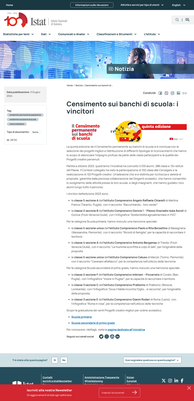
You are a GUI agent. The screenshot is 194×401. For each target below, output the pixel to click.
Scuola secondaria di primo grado (93, 323)
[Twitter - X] (164, 381)
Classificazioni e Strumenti (114, 34)
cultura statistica (16, 124)
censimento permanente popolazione (25, 115)
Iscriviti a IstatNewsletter (57, 381)
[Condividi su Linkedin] (178, 93)
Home (9, 5)
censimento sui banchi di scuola (22, 119)
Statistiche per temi (16, 34)
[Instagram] (170, 381)
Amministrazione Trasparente (102, 377)
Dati (44, 34)
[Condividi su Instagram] (172, 93)
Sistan (130, 377)
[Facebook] (182, 381)
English (176, 5)
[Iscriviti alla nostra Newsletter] (135, 392)
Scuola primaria (81, 317)
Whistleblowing (94, 381)
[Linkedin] (176, 381)
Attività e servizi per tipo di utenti (140, 5)
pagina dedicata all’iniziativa (126, 329)
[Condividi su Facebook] (159, 93)
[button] (177, 20)
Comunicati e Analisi (71, 34)
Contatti (47, 377)
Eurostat (132, 381)
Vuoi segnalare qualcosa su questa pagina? (150, 360)
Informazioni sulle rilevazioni (91, 5)
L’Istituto (150, 34)
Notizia (35, 132)
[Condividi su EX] (166, 93)
